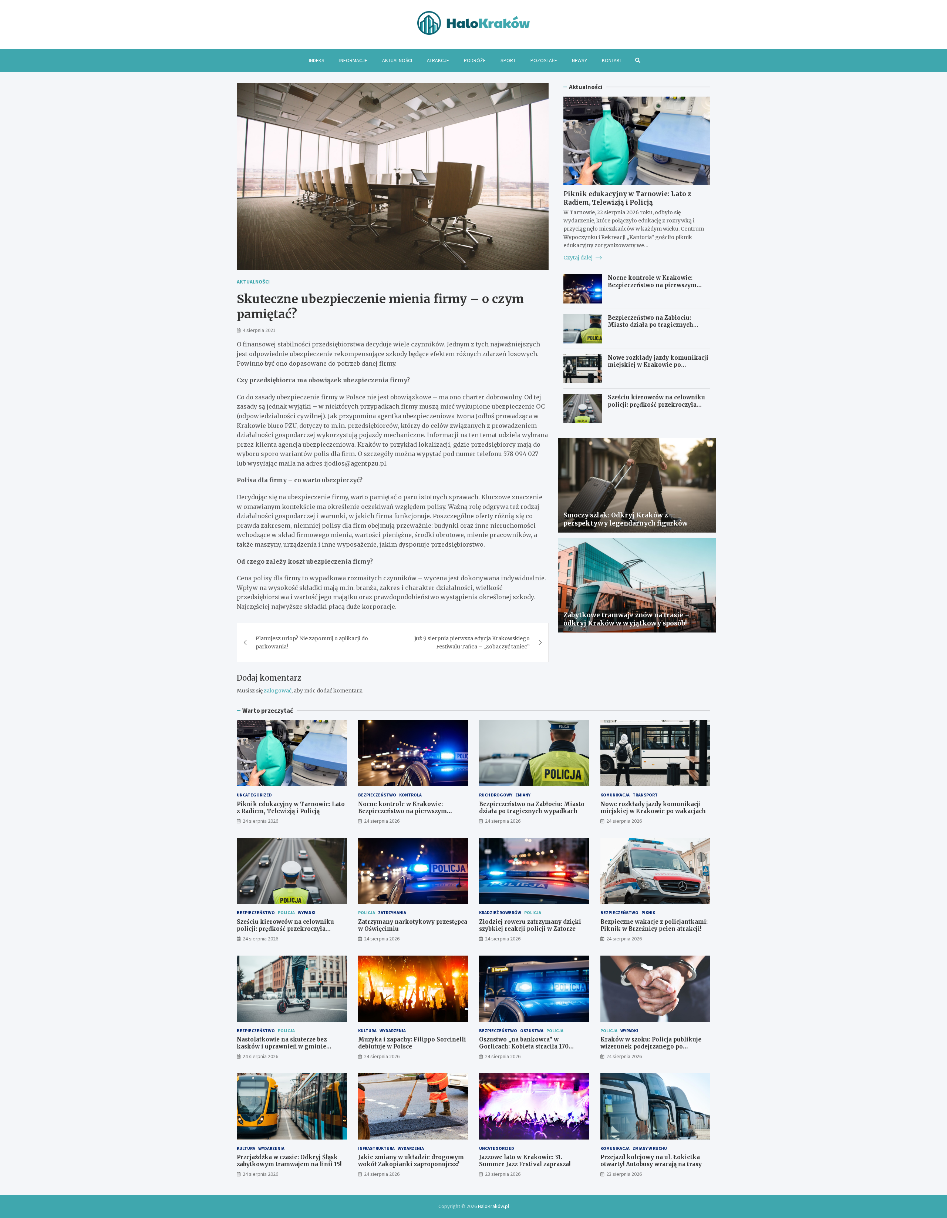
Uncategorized (254, 795)
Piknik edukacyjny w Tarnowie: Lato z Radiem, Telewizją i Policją (627, 198)
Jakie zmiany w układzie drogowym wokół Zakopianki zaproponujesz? (411, 1161)
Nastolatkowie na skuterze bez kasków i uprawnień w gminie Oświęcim (282, 1046)
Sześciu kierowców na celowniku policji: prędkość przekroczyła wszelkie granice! (656, 404)
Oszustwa (531, 1030)
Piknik (648, 912)
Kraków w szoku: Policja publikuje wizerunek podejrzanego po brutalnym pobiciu (650, 1046)
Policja (286, 912)
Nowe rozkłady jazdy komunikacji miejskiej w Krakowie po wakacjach (658, 365)
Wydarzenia (393, 1030)
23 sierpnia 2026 (502, 1174)
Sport (508, 60)
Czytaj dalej (578, 257)
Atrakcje (438, 60)
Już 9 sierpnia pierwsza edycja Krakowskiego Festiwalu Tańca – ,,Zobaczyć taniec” (472, 642)
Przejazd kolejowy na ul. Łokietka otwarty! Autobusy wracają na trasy (651, 1161)
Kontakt (612, 60)
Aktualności (397, 60)
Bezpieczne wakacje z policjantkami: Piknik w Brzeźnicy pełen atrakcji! (654, 925)
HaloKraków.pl (493, 1206)
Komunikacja (615, 795)
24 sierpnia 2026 (260, 821)
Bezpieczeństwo (377, 795)
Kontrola (410, 795)
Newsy (579, 60)
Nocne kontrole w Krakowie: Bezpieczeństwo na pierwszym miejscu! (652, 285)
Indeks (316, 60)
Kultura (367, 1030)
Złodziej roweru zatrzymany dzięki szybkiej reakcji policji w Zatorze (530, 925)
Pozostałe (543, 60)
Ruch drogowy (495, 795)
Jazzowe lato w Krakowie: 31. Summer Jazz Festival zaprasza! (524, 1161)
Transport (645, 795)
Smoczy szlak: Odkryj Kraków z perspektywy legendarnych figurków (625, 519)
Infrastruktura (376, 1148)
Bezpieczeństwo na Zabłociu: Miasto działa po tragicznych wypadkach (650, 325)
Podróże (475, 60)
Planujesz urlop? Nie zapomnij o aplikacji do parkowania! (312, 642)
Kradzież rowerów (500, 912)
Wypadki (307, 912)
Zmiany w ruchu (650, 1148)
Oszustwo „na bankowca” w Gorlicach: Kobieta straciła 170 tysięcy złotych (524, 1046)
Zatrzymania (392, 912)
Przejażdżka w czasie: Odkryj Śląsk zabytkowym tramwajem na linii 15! (289, 1161)
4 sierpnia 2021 (259, 330)
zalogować (277, 690)
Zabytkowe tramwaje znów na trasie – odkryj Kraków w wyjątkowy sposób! (626, 619)
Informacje (353, 60)
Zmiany (522, 795)
